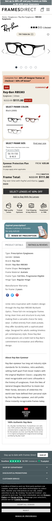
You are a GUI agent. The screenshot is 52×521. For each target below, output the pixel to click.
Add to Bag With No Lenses (26, 196)
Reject (26, 510)
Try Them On (24, 34)
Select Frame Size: (16, 143)
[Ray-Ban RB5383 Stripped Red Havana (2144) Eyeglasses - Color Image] (32, 120)
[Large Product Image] (26, 48)
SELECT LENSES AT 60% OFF (26, 191)
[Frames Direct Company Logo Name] (19, 9)
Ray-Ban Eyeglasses (26, 17)
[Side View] (35, 67)
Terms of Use (17, 497)
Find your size (39, 143)
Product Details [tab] (14, 244)
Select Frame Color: (17, 106)
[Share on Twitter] (12, 295)
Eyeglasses (13, 17)
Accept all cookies (26, 504)
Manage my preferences (26, 516)
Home (4, 17)
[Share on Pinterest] (17, 295)
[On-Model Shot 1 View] (26, 67)
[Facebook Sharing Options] (7, 295)
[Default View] (16, 67)
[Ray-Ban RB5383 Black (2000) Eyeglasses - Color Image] (14, 120)
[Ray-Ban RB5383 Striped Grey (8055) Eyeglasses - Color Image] (14, 131)
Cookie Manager (21, 500)
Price (42, 174)
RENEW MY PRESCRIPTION (23, 235)
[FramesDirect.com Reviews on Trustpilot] (26, 461)
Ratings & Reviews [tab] (38, 244)
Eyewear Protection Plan (16, 163)
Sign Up (43, 455)
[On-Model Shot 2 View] (30, 67)
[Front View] (21, 67)
